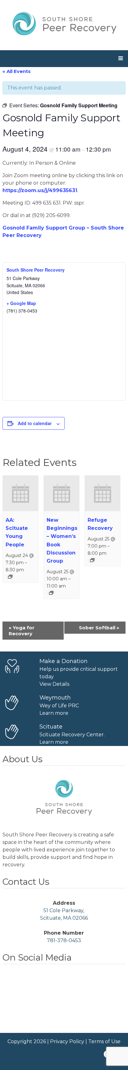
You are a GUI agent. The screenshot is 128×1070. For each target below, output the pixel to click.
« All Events (16, 71)
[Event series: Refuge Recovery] (92, 560)
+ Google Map (21, 303)
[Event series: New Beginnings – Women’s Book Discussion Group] (51, 593)
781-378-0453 (64, 940)
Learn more (53, 713)
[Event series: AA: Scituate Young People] (10, 577)
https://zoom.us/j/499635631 (39, 190)
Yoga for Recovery (21, 631)
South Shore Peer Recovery (36, 270)
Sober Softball (99, 628)
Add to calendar (35, 423)
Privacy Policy (67, 1041)
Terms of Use (104, 1041)
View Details (54, 684)
